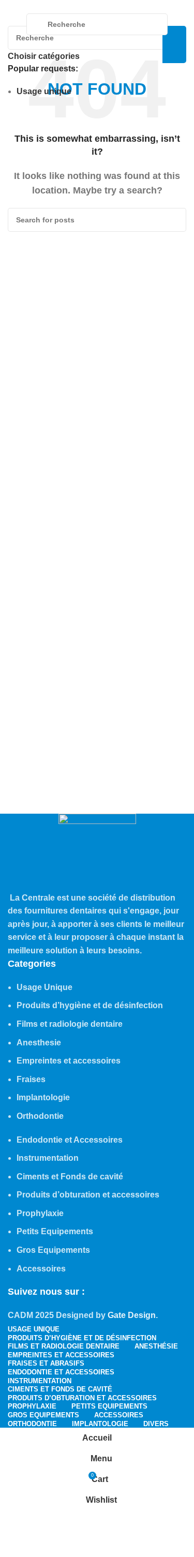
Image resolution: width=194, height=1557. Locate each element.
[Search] (174, 44)
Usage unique (44, 91)
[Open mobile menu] (12, 24)
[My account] (182, 24)
